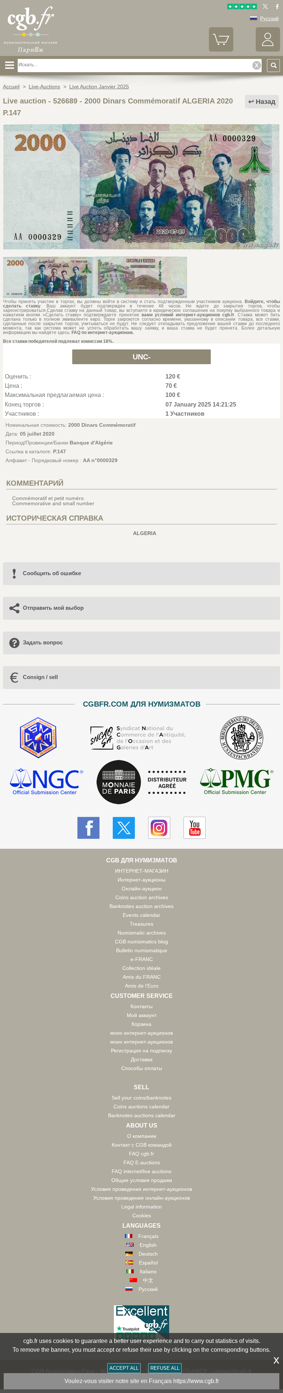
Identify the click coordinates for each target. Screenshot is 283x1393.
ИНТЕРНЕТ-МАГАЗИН (141, 871)
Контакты (141, 1006)
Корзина (141, 1024)
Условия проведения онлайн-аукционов (141, 1198)
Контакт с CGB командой (142, 1145)
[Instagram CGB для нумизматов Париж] (159, 828)
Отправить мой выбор (53, 608)
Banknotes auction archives (141, 906)
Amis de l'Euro (141, 986)
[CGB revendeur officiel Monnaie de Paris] (141, 782)
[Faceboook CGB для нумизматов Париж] (88, 828)
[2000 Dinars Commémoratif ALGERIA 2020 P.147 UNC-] (141, 248)
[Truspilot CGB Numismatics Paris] (242, 7)
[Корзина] (221, 50)
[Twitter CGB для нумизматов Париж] (124, 828)
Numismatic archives (142, 933)
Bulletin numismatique (141, 950)
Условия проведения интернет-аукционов (141, 1189)
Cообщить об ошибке (52, 573)
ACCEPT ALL (124, 1368)
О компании (141, 1136)
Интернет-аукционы (141, 880)
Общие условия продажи (141, 1180)
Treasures (141, 924)
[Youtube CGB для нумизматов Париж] (195, 828)
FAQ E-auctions (141, 1162)
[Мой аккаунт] (268, 50)
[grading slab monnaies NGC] (46, 782)
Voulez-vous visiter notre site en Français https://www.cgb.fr (141, 1381)
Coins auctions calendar (141, 1106)
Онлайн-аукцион (142, 888)
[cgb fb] (275, 7)
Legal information (141, 1207)
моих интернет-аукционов (141, 1033)
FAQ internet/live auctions (141, 1171)
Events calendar (141, 915)
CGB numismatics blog (141, 942)
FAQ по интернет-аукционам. (102, 332)
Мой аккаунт (142, 1015)
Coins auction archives (141, 897)
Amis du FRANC (142, 977)
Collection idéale (141, 968)
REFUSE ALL (164, 1368)
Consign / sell (40, 677)
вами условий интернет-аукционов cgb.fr (188, 314)
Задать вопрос (43, 642)
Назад (265, 101)
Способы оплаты (141, 1068)
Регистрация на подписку (141, 1050)
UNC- (142, 356)
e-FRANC (141, 959)
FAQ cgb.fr (141, 1154)
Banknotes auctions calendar (141, 1115)
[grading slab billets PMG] (236, 782)
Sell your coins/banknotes (141, 1098)
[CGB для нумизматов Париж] (30, 53)
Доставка (142, 1059)
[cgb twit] (263, 7)
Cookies (141, 1215)
